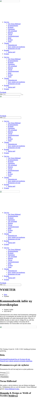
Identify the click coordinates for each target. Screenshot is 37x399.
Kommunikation (13, 25)
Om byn (6, 22)
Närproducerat (12, 45)
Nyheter (6, 54)
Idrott (9, 38)
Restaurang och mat (14, 48)
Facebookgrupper (13, 36)
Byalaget (10, 27)
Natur (9, 41)
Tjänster (6, 43)
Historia (10, 32)
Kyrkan (10, 40)
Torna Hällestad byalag (12, 389)
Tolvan (10, 34)
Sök (1, 94)
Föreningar (11, 29)
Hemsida (4, 393)
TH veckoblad (12, 31)
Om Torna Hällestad (14, 24)
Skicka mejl (11, 52)
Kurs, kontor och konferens (16, 47)
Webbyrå (13, 395)
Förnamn (3, 372)
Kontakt (6, 50)
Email (2, 375)
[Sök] (22, 94)
